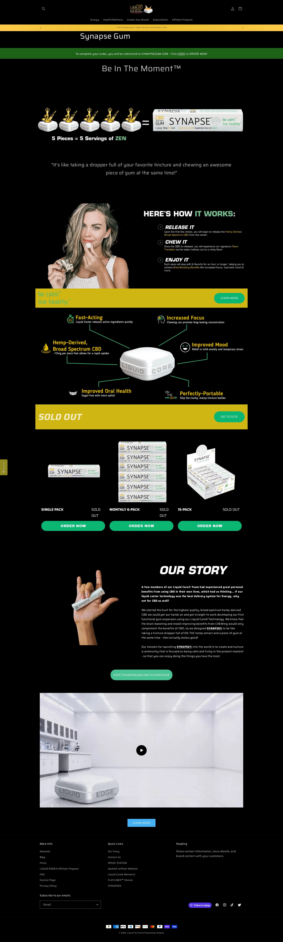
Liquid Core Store (135, 932)
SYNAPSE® (115, 886)
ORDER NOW (73, 526)
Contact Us (114, 857)
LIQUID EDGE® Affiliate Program (59, 869)
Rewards (45, 851)
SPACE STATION (117, 863)
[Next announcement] (242, 28)
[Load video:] (141, 750)
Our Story (114, 851)
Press (43, 863)
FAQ (42, 874)
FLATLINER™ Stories (120, 880)
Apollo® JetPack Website (123, 869)
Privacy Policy (48, 886)
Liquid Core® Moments (121, 874)
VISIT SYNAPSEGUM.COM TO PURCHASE (141, 675)
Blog (42, 857)
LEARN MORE (229, 298)
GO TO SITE (229, 416)
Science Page (48, 880)
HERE (181, 54)
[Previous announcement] (40, 28)
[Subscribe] (97, 905)
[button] (43, 9)
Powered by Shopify (154, 932)
